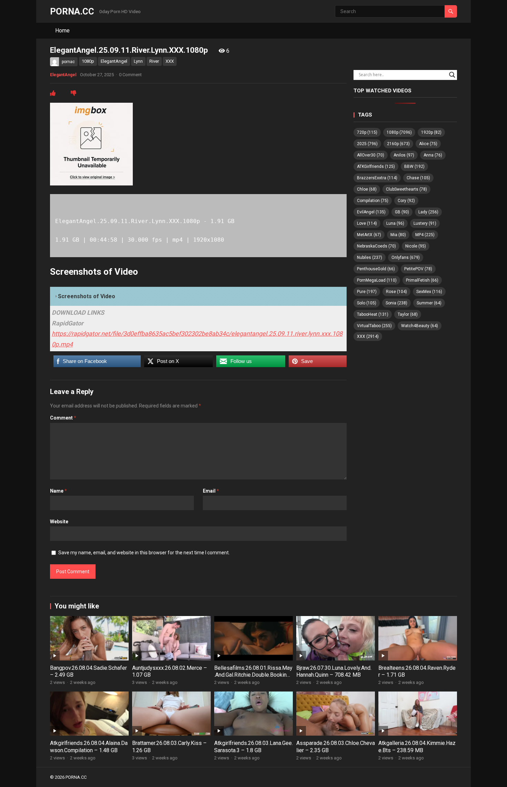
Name (58, 491)
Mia (398, 234)
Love (367, 223)
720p (367, 132)
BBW (414, 166)
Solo (366, 303)
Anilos (404, 155)
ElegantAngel (114, 61)
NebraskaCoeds (376, 246)
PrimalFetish (422, 280)
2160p (398, 143)
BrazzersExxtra (377, 177)
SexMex (429, 291)
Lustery (425, 223)
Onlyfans (405, 257)
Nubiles (369, 257)
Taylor (408, 314)
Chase (418, 177)
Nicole (415, 246)
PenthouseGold (376, 268)
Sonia (396, 303)
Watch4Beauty (419, 325)
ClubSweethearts (406, 189)
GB (402, 212)
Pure (367, 291)
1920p (431, 132)
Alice (428, 143)
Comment (63, 418)
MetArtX (369, 234)
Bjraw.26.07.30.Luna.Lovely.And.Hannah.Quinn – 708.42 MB (333, 671)
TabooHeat (372, 314)
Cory (406, 200)
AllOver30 (370, 155)
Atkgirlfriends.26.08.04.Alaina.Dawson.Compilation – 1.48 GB (89, 747)
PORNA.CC (72, 11)
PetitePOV (418, 268)
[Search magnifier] (452, 75)
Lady (428, 212)
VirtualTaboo (374, 325)
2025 (367, 143)
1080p (88, 61)
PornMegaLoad (377, 280)
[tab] (198, 296)
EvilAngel (371, 212)
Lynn (138, 61)
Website (59, 521)
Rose (396, 291)
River (154, 61)
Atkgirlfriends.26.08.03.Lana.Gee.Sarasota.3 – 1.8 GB (253, 747)
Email (211, 491)
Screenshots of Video (86, 296)
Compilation (372, 200)
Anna (433, 155)
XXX (170, 61)
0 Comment (130, 74)
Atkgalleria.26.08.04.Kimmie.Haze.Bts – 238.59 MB (417, 747)
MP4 (425, 234)
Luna (395, 223)
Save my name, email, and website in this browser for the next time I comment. (144, 552)
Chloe (367, 189)
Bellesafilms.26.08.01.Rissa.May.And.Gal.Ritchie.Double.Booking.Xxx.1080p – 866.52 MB (253, 675)
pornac (68, 61)
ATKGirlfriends (376, 166)
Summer (429, 303)
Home (62, 30)
